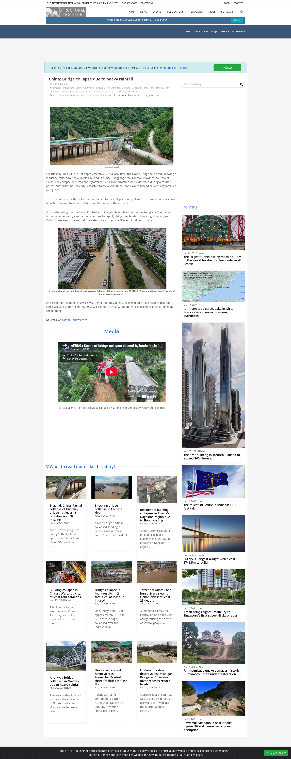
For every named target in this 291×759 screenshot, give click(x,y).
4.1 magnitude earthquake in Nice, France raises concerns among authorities (208, 312)
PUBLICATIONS (175, 11)
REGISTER (238, 3)
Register (227, 67)
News (197, 31)
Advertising (147, 3)
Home (187, 31)
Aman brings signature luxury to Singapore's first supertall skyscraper (210, 613)
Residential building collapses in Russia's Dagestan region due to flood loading (155, 515)
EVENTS (157, 11)
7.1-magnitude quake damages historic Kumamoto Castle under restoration (211, 672)
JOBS (213, 11)
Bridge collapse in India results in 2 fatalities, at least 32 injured (109, 595)
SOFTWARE (227, 11)
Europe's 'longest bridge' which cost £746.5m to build (209, 560)
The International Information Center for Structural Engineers (82, 3)
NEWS (143, 11)
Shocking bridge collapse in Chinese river (108, 509)
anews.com (80, 320)
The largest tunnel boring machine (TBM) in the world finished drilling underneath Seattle (213, 260)
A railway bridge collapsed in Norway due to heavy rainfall (64, 681)
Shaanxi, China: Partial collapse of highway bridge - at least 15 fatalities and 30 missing (66, 512)
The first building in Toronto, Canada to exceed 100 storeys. (212, 456)
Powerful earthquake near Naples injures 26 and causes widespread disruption (208, 726)
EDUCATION (197, 11)
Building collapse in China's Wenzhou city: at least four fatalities (65, 593)
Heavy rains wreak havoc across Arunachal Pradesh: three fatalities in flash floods (111, 677)
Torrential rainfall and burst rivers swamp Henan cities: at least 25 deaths (155, 595)
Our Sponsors (129, 3)
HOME (131, 11)
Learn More (179, 68)
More (237, 20)
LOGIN (227, 3)
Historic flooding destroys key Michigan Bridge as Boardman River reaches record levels (156, 677)
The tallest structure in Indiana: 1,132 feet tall (210, 506)
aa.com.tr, (64, 320)
